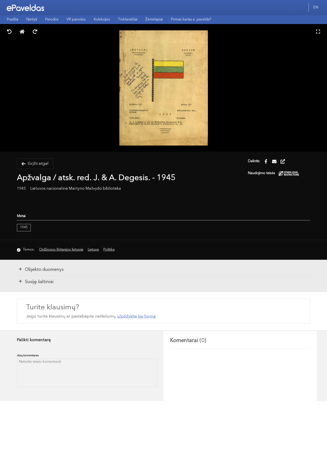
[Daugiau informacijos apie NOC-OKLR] (289, 173)
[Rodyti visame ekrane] (318, 32)
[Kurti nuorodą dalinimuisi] (283, 161)
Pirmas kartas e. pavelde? (191, 19)
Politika (109, 250)
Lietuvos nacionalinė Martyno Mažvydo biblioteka (75, 189)
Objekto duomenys (44, 270)
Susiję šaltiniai (39, 282)
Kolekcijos (102, 19)
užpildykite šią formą (136, 316)
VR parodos (76, 19)
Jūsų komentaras (28, 355)
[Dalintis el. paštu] (274, 161)
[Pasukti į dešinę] (35, 32)
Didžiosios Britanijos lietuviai (61, 250)
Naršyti (31, 19)
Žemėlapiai (154, 19)
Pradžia (12, 19)
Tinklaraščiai (127, 19)
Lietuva (93, 250)
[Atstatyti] (22, 32)
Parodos (52, 19)
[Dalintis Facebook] (266, 161)
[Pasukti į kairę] (9, 32)
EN (315, 7)
